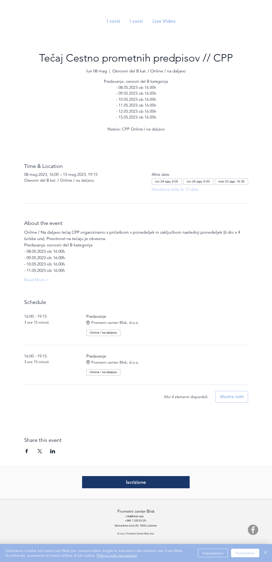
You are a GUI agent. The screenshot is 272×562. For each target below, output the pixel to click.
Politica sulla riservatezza (117, 555)
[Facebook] (253, 530)
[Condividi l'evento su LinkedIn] (52, 451)
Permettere (245, 553)
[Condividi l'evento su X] (39, 451)
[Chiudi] (265, 553)
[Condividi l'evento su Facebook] (26, 451)
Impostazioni (212, 553)
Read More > (36, 279)
